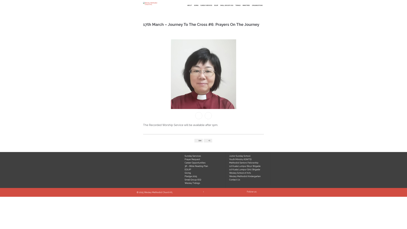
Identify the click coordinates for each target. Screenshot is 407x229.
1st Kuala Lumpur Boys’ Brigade (245, 166)
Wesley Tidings (192, 183)
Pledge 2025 (191, 176)
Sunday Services (193, 156)
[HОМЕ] (184, 5)
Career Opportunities (195, 162)
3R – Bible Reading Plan (196, 166)
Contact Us (234, 179)
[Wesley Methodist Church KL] (151, 3)
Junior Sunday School (239, 156)
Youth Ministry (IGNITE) (240, 159)
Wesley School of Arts (240, 173)
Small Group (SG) (193, 179)
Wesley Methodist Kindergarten (245, 176)
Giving (188, 173)
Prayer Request (192, 159)
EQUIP (188, 169)
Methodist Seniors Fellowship (243, 162)
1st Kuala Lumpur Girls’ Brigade (244, 169)
